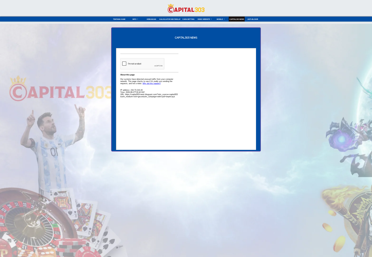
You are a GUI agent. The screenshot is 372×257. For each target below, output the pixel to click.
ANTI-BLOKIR (252, 19)
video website (203, 19)
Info (135, 19)
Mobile (220, 19)
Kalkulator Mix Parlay (169, 19)
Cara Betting (188, 19)
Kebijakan (151, 19)
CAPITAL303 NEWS (236, 19)
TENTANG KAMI (119, 19)
